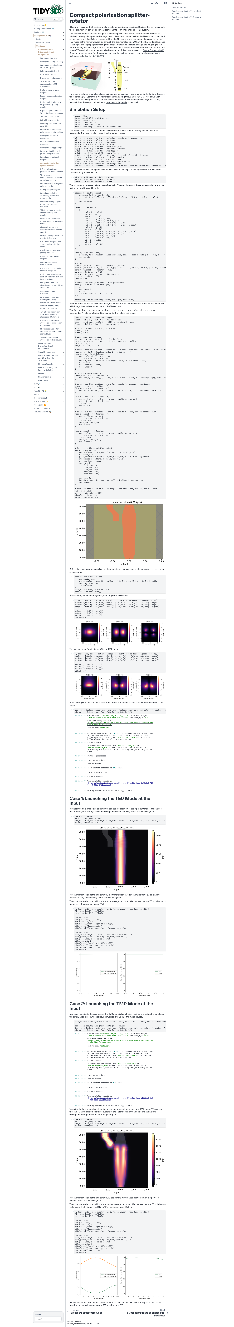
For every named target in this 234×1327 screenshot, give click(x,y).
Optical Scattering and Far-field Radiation (47, 368)
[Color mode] (165, 3)
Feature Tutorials (43, 42)
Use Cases (40, 46)
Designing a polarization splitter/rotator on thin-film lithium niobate (51, 276)
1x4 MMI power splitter (49, 116)
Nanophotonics (44, 377)
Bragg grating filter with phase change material (50, 152)
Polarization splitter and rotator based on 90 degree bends (51, 221)
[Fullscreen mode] (161, 2)
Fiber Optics (43, 380)
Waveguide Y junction (49, 58)
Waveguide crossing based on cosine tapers (51, 66)
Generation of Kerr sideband (48, 292)
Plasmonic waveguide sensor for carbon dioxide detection (51, 229)
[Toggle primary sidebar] (70, 2)
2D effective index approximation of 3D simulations (49, 84)
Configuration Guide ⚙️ (44, 28)
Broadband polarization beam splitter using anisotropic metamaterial (50, 299)
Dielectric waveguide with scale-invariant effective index (50, 244)
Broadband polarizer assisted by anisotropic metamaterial (49, 195)
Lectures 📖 (39, 32)
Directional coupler (48, 74)
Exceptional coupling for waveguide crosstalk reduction (50, 204)
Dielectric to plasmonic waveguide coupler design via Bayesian (51, 322)
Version (38, 1314)
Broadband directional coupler (49, 158)
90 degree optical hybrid (50, 189)
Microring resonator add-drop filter (50, 124)
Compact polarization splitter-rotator (49, 164)
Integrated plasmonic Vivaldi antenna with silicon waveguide (51, 285)
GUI (36, 394)
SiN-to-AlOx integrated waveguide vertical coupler (51, 338)
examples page (121, 94)
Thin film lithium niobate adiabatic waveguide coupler (50, 212)
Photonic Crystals (45, 364)
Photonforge (39, 398)
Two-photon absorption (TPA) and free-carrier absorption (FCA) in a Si (50, 314)
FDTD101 (141, 97)
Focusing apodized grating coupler (51, 97)
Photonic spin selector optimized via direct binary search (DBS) (51, 331)
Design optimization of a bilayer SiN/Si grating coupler (50, 104)
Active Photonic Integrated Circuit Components (45, 346)
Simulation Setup (179, 7)
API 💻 (37, 387)
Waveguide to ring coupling (51, 61)
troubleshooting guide (116, 102)
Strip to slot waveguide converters (49, 142)
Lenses (41, 373)
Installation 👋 (40, 25)
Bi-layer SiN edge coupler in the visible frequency (51, 237)
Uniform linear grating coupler (49, 91)
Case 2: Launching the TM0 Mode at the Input (186, 18)
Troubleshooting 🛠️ (42, 412)
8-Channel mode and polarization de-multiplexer (51, 170)
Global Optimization (46, 352)
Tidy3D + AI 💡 (40, 391)
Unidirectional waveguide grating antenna (50, 251)
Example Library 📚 (42, 35)
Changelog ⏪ (40, 405)
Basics (38, 39)
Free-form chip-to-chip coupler (49, 257)
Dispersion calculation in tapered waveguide (50, 269)
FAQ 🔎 (37, 384)
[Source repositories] (152, 3)
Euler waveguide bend (49, 71)
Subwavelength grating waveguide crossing (49, 307)
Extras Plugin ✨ (41, 401)
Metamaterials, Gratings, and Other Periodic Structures (48, 357)
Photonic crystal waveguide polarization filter (51, 184)
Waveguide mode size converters (49, 136)
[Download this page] (156, 3)
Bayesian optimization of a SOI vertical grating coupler (51, 111)
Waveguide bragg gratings (51, 147)
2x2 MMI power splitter (49, 120)
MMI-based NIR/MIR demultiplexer (48, 263)
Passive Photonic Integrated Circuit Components (46, 52)
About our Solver (41, 408)
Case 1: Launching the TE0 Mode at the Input (186, 12)
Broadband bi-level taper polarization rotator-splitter (51, 130)
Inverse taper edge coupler (51, 78)
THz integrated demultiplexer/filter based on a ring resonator (51, 177)
